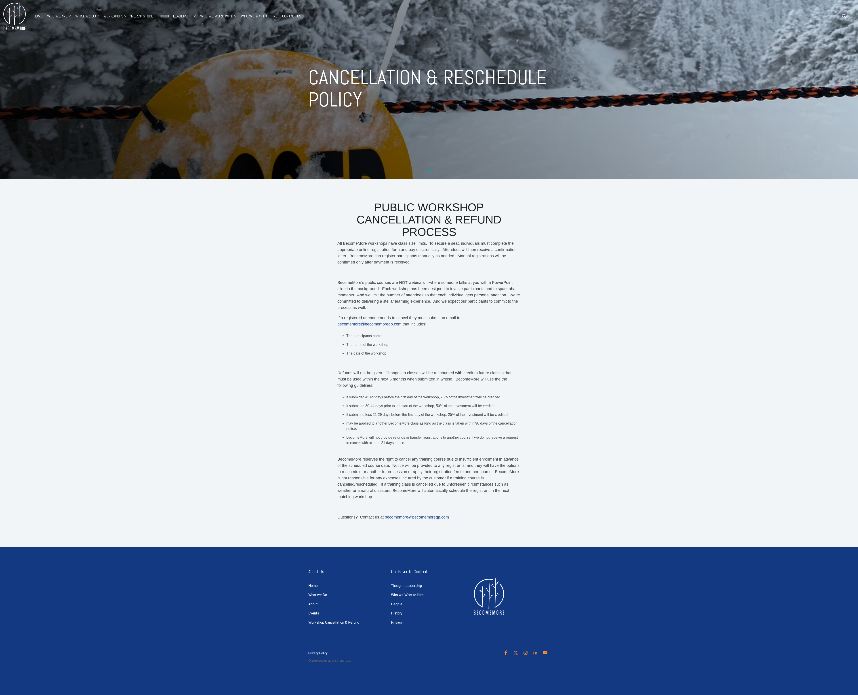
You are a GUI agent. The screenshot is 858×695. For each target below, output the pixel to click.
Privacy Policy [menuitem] (318, 653)
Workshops (113, 16)
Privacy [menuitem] (397, 622)
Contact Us (291, 16)
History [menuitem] (396, 613)
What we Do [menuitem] (317, 595)
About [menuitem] (313, 604)
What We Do (85, 16)
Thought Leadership (175, 16)
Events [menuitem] (313, 613)
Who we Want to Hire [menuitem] (407, 595)
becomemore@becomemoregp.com (369, 324)
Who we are (57, 16)
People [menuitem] (396, 604)
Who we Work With (216, 16)
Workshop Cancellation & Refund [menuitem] (333, 622)
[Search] (844, 16)
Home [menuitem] (313, 586)
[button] (506, 653)
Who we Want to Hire (259, 16)
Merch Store (142, 16)
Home (38, 16)
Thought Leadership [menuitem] (406, 586)
